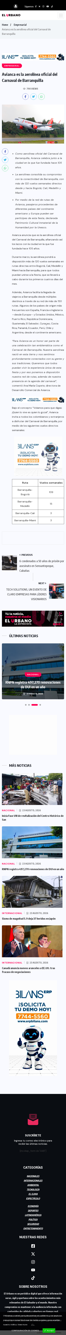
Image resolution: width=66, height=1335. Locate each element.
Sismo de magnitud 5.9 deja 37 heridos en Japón (29, 918)
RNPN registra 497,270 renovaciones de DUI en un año (33, 684)
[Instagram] (33, 1262)
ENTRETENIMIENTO (33, 1228)
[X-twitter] (33, 1254)
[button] (26, 705)
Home (5, 24)
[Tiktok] (33, 1278)
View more (22, 1324)
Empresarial (20, 24)
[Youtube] (33, 1270)
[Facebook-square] (33, 1246)
